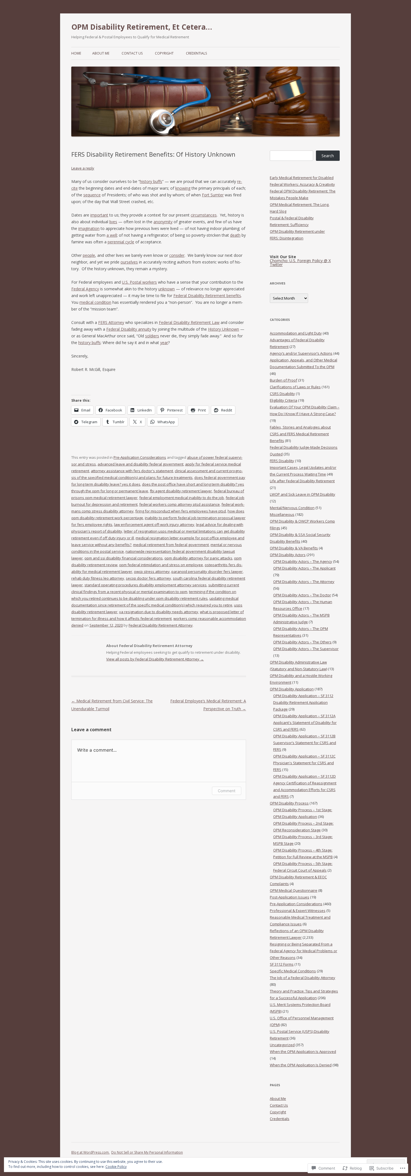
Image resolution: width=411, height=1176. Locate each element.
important (99, 215)
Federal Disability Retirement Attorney (161, 625)
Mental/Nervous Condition (292, 507)
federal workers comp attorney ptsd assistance (179, 504)
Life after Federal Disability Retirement (302, 480)
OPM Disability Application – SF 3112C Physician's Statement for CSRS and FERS (304, 763)
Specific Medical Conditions (293, 970)
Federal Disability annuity (128, 329)
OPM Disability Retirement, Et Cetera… (141, 27)
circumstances (204, 215)
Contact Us (132, 53)
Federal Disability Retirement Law (189, 322)
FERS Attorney (111, 322)
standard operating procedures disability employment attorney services (145, 584)
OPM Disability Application (292, 689)
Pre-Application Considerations (140, 457)
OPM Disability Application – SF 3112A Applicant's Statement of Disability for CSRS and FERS (305, 722)
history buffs (151, 181)
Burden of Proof (283, 380)
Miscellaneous (282, 514)
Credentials (196, 53)
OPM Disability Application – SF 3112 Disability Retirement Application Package (303, 702)
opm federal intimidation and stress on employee (161, 564)
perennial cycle (121, 241)
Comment (226, 790)
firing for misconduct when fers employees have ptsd (180, 511)
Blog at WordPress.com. (90, 1152)
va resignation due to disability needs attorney (158, 611)
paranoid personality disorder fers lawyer (207, 571)
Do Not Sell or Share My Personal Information (147, 1152)
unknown (166, 288)
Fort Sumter (213, 194)
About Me (100, 53)
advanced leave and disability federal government (140, 464)
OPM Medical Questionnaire (293, 890)
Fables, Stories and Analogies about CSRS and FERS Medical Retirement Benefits (300, 434)
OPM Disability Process (289, 803)
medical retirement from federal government (171, 544)
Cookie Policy (116, 1166)
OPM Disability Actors (288, 554)
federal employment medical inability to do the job (181, 497)
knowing (182, 188)
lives (113, 221)
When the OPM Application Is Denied (301, 1064)
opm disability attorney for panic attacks (198, 558)
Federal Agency (85, 288)
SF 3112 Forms (282, 964)
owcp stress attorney (152, 571)
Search (328, 155)
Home (76, 53)
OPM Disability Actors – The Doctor (302, 595)
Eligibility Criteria (283, 400)
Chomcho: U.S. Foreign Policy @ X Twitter (300, 262)
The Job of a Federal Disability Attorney (302, 977)
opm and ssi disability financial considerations (123, 558)
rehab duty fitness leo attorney (97, 578)
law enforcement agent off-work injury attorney (154, 524)
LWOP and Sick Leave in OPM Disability (302, 494)
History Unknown (223, 329)
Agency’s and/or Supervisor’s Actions (301, 353)
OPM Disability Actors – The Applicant (304, 568)
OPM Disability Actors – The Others (302, 642)
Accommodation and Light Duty (296, 333)
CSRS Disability (282, 393)
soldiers (152, 335)
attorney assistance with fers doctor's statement (132, 470)
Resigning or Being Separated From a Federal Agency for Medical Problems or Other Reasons (303, 951)
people (89, 255)
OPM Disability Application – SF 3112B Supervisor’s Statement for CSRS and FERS (304, 742)
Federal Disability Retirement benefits (207, 295)
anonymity (163, 221)
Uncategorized (282, 1044)
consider (177, 255)
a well (112, 235)
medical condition (95, 302)
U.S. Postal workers (139, 282)
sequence (92, 194)
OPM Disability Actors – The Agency (302, 561)
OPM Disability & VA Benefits (294, 548)
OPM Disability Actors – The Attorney (303, 581)
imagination (89, 228)
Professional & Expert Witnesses (297, 910)
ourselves (129, 262)
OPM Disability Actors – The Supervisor (306, 648)
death (235, 235)
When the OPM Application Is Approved (303, 1051)
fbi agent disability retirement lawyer (181, 490)
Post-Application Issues (289, 897)
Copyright (164, 53)
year (164, 342)
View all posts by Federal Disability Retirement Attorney (155, 659)
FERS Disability (282, 460)
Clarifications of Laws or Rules (295, 386)
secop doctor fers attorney (148, 578)
